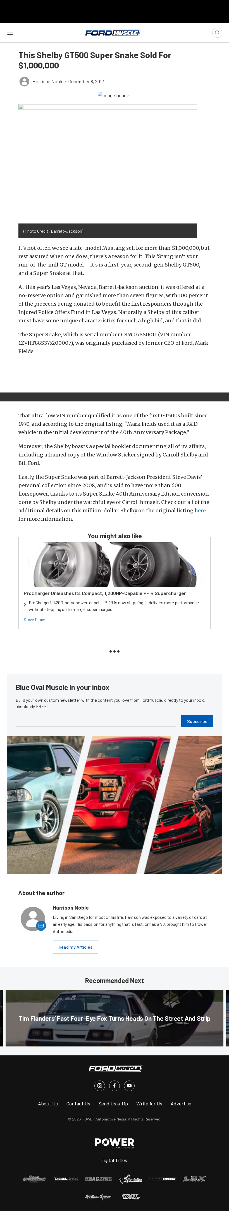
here (200, 510)
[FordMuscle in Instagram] (99, 1086)
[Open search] (217, 33)
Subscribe (197, 721)
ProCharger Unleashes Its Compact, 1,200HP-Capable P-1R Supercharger (105, 593)
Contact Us (78, 1103)
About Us (48, 1103)
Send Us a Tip (113, 1103)
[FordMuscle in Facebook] (114, 1086)
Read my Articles (75, 947)
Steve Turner (34, 619)
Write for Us (149, 1103)
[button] (114, 95)
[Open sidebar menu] (10, 32)
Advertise (181, 1103)
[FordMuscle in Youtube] (129, 1086)
